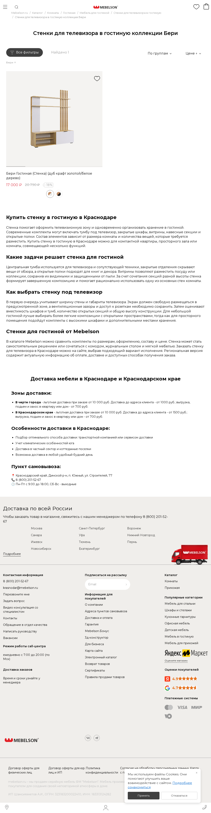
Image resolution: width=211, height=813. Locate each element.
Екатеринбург (89, 549)
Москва (36, 528)
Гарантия (91, 624)
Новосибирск (41, 549)
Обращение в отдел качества (25, 625)
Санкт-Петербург (92, 528)
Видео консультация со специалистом (20, 610)
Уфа (82, 535)
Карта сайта (94, 651)
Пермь (132, 542)
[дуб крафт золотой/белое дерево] (50, 194)
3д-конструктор (96, 637)
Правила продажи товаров (105, 677)
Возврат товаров (97, 664)
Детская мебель (177, 630)
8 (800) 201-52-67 (28, 480)
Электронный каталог (101, 657)
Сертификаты (95, 670)
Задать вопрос (14, 601)
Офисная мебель (177, 623)
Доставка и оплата (99, 618)
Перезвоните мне (16, 594)
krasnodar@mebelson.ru (20, 588)
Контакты (10, 618)
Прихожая (172, 588)
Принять (144, 795)
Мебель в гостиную (179, 636)
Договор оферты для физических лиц (23, 770)
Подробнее (12, 554)
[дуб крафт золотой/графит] (59, 194)
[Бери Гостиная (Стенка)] (54, 119)
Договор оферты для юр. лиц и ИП (66, 770)
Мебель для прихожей (181, 643)
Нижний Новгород (141, 535)
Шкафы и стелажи (178, 610)
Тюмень (84, 542)
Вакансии (10, 638)
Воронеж (134, 528)
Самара (36, 535)
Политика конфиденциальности (102, 770)
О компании (94, 605)
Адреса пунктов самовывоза (106, 611)
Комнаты (171, 581)
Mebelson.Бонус (97, 631)
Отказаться (179, 795)
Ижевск (36, 542)
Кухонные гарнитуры (180, 617)
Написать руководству (20, 631)
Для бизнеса (94, 644)
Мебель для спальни (180, 603)
